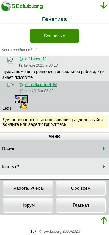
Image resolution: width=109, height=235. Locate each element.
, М (36, 59)
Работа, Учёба (28, 188)
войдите (11, 124)
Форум (28, 205)
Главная (81, 205)
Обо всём (80, 188)
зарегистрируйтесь (47, 124)
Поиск (8, 149)
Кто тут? (10, 166)
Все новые (54, 36)
